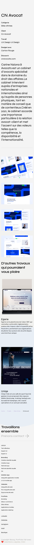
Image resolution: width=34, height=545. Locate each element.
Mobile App (5, 475)
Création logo (5, 463)
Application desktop (7, 510)
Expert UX (4, 451)
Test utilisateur (5, 448)
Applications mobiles (7, 507)
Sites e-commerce (7, 502)
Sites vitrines (17, 411)
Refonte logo (5, 466)
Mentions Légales (12, 542)
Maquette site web (7, 487)
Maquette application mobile (10, 478)
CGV (23, 542)
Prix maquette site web (8, 490)
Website (4, 484)
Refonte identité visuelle (8, 468)
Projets (9, 411)
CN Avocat (26, 411)
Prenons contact (12, 436)
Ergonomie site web (7, 492)
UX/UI (3, 445)
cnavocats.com (8, 59)
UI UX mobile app (6, 480)
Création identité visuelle (8, 460)
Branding (4, 457)
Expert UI (4, 454)
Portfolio (4, 496)
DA (2, 471)
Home (3, 411)
